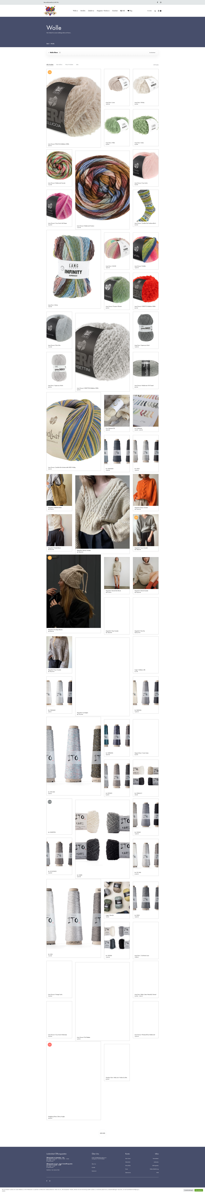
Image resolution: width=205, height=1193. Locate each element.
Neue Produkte (69, 64)
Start (47, 44)
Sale (77, 64)
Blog (131, 11)
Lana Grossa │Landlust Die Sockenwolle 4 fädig (147, 223)
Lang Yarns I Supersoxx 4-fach (55, 385)
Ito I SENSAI (109, 955)
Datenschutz (128, 1172)
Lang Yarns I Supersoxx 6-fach (142, 345)
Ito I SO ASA (138, 872)
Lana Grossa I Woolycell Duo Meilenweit (145, 1034)
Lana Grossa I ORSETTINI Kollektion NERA (87, 388)
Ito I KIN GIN (51, 792)
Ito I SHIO (137, 468)
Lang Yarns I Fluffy (110, 142)
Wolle (74, 11)
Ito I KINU (137, 915)
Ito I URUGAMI (109, 468)
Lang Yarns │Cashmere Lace (142, 955)
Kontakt (93, 1167)
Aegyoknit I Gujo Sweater (112, 631)
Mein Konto (128, 1158)
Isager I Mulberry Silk (140, 670)
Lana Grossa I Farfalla (140, 266)
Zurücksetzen (152, 52)
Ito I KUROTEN (52, 832)
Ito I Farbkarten (138, 428)
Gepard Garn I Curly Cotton (142, 753)
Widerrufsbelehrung (154, 1169)
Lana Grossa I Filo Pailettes (83, 1037)
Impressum (94, 1171)
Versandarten (156, 1158)
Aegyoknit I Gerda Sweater (141, 590)
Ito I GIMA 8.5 (138, 793)
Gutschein (115, 11)
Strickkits (82, 11)
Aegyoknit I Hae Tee (140, 631)
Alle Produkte (49, 64)
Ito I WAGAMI (51, 710)
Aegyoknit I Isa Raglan (82, 712)
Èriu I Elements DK (110, 428)
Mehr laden (102, 1133)
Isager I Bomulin (110, 915)
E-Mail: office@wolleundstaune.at (99, 1157)
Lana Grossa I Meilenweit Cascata (56, 183)
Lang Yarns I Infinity (53, 305)
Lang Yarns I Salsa (139, 142)
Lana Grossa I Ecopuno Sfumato (114, 306)
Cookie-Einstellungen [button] (188, 1190)
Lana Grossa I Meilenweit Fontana (85, 226)
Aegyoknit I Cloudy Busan (54, 548)
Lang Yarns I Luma (110, 102)
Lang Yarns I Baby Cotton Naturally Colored (145, 994)
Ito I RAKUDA (138, 710)
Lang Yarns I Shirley (139, 102)
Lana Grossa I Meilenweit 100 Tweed (144, 385)
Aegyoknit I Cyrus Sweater (141, 548)
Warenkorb (127, 1162)
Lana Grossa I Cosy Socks (141, 183)
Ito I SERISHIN (109, 753)
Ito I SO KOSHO (52, 871)
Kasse (126, 1169)
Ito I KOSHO (109, 793)
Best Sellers (59, 64)
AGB (157, 1172)
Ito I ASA (50, 954)
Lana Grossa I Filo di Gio (54, 345)
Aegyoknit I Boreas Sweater (84, 550)
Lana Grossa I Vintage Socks (55, 994)
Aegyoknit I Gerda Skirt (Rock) (113, 590)
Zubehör (90, 11)
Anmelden (149, 10)
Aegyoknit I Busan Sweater (141, 507)
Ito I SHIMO (138, 832)
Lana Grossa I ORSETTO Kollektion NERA (145, 306)
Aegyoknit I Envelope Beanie (55, 629)
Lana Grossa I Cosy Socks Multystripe (57, 1034)
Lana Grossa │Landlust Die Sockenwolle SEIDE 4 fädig (61, 467)
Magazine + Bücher (102, 11)
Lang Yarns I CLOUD (111, 266)
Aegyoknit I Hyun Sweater (54, 670)
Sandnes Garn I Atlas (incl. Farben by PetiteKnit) (118, 1077)
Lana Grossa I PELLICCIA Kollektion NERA (58, 144)
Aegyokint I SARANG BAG (55, 507)
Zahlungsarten (155, 1165)
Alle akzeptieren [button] (198, 1190)
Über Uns (94, 1164)
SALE (123, 11)
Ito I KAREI (79, 875)
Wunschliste (128, 1165)
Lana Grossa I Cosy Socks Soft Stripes (57, 223)
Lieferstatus (156, 1162)
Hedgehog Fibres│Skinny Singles (56, 1116)
